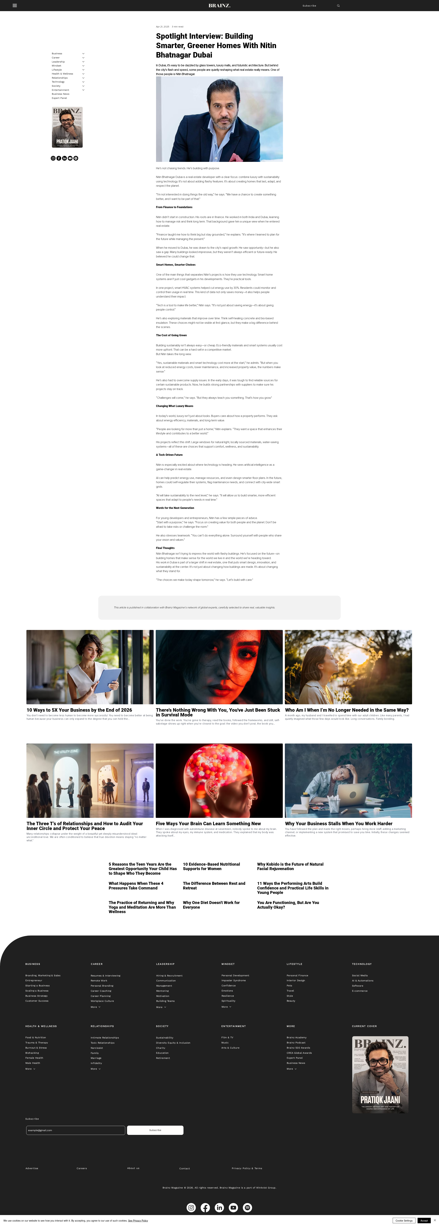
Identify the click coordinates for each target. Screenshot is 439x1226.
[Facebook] (58, 158)
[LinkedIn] (64, 158)
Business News (60, 93)
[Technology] (83, 82)
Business (57, 53)
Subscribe (309, 5)
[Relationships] (83, 78)
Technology (58, 81)
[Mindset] (83, 66)
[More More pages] (99, 1007)
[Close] (435, 1220)
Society (56, 85)
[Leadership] (83, 62)
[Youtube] (70, 158)
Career (56, 57)
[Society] (83, 86)
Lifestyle (57, 69)
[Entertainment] (83, 90)
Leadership (58, 61)
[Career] (83, 58)
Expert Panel (59, 98)
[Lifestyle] (83, 70)
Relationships (60, 77)
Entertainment (60, 89)
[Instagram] (53, 158)
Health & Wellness (62, 73)
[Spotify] (75, 158)
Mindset (56, 65)
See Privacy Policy (138, 1220)
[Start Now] (90, 725)
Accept (424, 1220)
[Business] (83, 54)
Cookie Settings (404, 1220)
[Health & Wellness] (83, 74)
